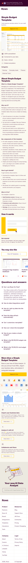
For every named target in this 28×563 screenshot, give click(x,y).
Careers (4, 542)
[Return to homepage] (4, 9)
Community (18, 519)
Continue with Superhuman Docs (14, 490)
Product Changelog (20, 526)
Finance (23, 70)
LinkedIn (4, 549)
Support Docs (19, 513)
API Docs (17, 516)
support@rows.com (18, 4)
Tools (3, 529)
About (4, 539)
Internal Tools (6, 73)
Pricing (17, 523)
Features (4, 510)
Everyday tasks (13, 70)
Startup (4, 70)
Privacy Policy (19, 542)
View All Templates (13, 254)
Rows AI (4, 513)
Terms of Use (18, 539)
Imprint (17, 545)
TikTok (4, 552)
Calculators (5, 526)
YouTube (4, 555)
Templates (5, 523)
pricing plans (22, 299)
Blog (16, 510)
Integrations (6, 519)
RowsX (4, 516)
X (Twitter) (5, 545)
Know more (7, 421)
